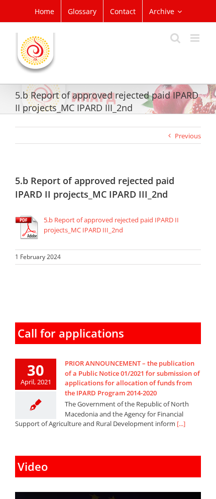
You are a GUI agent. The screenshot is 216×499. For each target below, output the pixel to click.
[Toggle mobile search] (175, 38)
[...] (181, 423)
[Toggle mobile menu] (195, 38)
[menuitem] (44, 11)
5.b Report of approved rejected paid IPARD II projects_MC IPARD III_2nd (111, 224)
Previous (188, 135)
